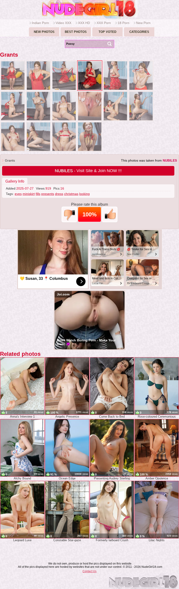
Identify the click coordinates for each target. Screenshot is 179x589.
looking (84, 194)
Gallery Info (14, 181)
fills (38, 194)
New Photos (44, 32)
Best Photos (76, 32)
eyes (18, 194)
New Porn (143, 23)
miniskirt (29, 194)
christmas (71, 194)
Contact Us (89, 571)
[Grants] (12, 75)
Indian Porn (40, 23)
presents (47, 194)
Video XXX (63, 23)
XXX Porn (104, 23)
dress (59, 194)
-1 (69, 214)
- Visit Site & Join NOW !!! (88, 170)
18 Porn (123, 23)
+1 (109, 214)
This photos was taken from (149, 160)
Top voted (107, 32)
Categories (139, 32)
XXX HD (84, 23)
